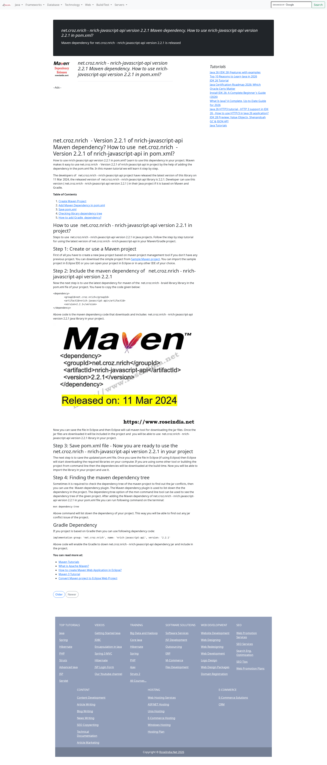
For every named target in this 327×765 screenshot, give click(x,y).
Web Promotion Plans (250, 668)
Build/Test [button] (103, 5)
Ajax (132, 667)
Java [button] (18, 5)
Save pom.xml (67, 209)
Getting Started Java (107, 633)
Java (61, 633)
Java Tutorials (218, 125)
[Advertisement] (125, 113)
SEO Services (244, 644)
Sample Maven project (145, 259)
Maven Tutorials (69, 562)
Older (59, 594)
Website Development (215, 633)
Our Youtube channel (108, 674)
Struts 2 (135, 674)
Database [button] (53, 5)
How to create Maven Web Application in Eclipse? (90, 570)
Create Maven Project (72, 201)
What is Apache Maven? (74, 566)
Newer (72, 594)
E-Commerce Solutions (233, 697)
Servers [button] (120, 5)
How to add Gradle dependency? (80, 217)
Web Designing (211, 640)
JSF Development (176, 640)
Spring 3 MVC (103, 653)
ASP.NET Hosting (158, 704)
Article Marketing (88, 742)
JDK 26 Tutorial (219, 80)
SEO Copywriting (88, 725)
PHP (62, 653)
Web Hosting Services (162, 697)
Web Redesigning (212, 647)
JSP (61, 674)
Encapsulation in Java (108, 647)
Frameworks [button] (34, 5)
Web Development (213, 653)
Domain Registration (214, 674)
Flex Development (177, 667)
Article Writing (86, 704)
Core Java (136, 640)
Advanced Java (68, 667)
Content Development (91, 697)
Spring (63, 640)
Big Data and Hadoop (144, 633)
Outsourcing (174, 647)
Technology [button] (72, 5)
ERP (168, 653)
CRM (222, 704)
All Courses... (138, 681)
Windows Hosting (159, 725)
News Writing (85, 718)
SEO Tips (242, 662)
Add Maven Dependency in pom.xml (82, 205)
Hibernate (65, 647)
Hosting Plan (156, 732)
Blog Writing (85, 711)
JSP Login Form (104, 667)
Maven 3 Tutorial (69, 574)
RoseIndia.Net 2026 (171, 752)
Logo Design (209, 660)
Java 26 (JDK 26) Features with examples (235, 72)
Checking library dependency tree (80, 213)
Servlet (63, 681)
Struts (63, 660)
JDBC (98, 640)
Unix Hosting (156, 711)
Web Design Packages (215, 667)
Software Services (177, 633)
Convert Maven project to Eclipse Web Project (88, 578)
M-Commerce (174, 660)
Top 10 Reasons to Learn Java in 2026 (233, 76)
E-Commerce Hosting (161, 718)
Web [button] (88, 5)
